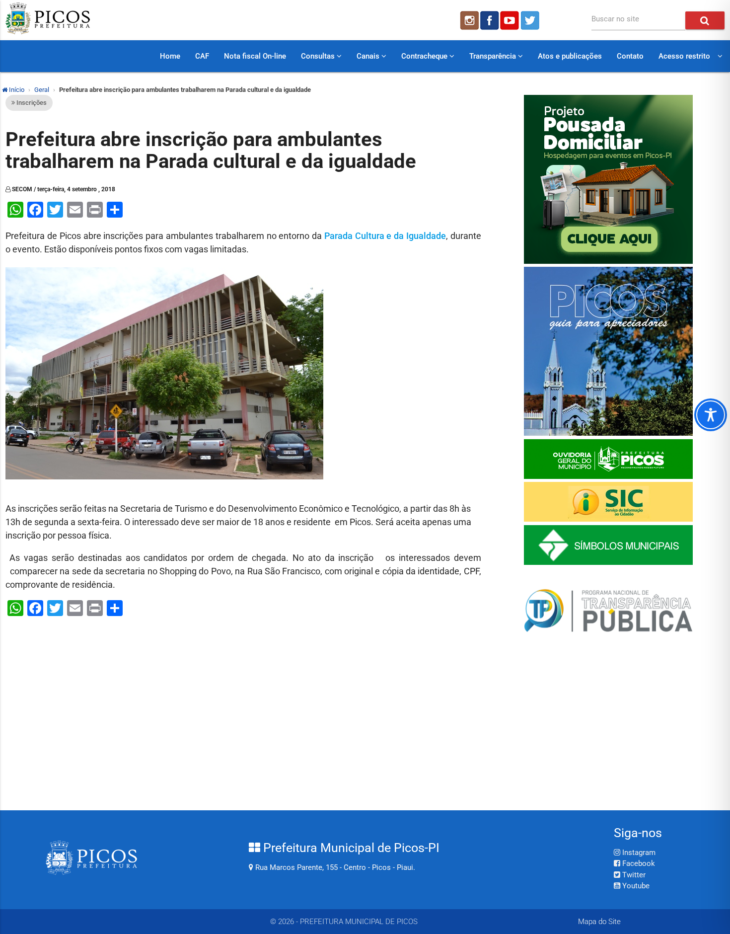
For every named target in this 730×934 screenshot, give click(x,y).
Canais (369, 56)
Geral (41, 89)
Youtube (635, 885)
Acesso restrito (684, 56)
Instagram (638, 852)
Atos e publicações (570, 56)
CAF (202, 56)
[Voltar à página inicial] (47, 31)
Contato (630, 56)
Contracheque (425, 56)
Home (170, 56)
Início (15, 89)
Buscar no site (615, 18)
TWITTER (531, 20)
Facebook (637, 863)
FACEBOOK (489, 20)
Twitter (633, 874)
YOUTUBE (510, 20)
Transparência (493, 56)
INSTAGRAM (468, 20)
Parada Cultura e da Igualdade (385, 236)
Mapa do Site (599, 921)
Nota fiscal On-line (255, 56)
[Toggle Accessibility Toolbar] (710, 414)
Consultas (319, 56)
